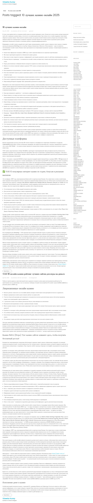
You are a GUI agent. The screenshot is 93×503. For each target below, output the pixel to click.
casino (75, 158)
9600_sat (76, 139)
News (74, 188)
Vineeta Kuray (9, 2)
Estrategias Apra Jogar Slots (81, 42)
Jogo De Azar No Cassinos (80, 46)
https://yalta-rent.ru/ (58, 453)
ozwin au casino (78, 193)
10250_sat (76, 103)
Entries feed (76, 224)
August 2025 (76, 62)
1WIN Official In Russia (79, 121)
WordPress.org (77, 227)
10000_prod (76, 90)
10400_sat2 (76, 112)
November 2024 (77, 76)
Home (4, 10)
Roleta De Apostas (78, 39)
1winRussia (76, 126)
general (31, 31)
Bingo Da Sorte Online (79, 37)
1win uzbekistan (77, 124)
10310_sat (76, 106)
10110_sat (76, 95)
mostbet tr (76, 185)
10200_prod (76, 98)
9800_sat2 (76, 144)
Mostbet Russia (77, 184)
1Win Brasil (76, 116)
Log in (75, 223)
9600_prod (76, 136)
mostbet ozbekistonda (79, 182)
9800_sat (76, 142)
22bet (75, 132)
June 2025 (76, 65)
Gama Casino (77, 170)
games (75, 172)
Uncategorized (33, 278)
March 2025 (76, 70)
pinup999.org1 (77, 196)
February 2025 (77, 71)
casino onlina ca (78, 162)
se (74, 202)
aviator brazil (77, 149)
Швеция (75, 213)
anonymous (76, 147)
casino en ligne (77, 159)
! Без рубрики (77, 89)
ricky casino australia (80, 201)
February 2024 (77, 79)
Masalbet (76, 179)
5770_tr (75, 135)
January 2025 (77, 73)
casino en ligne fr (78, 161)
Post (74, 198)
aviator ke (76, 150)
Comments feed (77, 226)
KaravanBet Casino (78, 175)
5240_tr (75, 133)
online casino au (78, 190)
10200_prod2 (77, 100)
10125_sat (76, 96)
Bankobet (76, 152)
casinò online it (78, 165)
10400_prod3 (77, 109)
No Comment (23, 31)
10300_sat (76, 104)
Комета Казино (77, 211)
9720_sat (76, 141)
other (75, 192)
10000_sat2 (76, 93)
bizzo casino (77, 156)
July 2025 (75, 64)
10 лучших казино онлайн (14, 27)
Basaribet (76, 153)
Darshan (15, 31)
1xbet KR (75, 129)
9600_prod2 (76, 138)
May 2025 (76, 67)
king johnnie (77, 178)
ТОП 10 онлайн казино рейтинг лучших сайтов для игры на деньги (34, 274)
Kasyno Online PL (78, 176)
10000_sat (76, 92)
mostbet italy (77, 181)
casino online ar (78, 164)
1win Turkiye (76, 123)
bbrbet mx (76, 155)
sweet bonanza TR (78, 205)
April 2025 (76, 68)
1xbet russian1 (77, 130)
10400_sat (76, 110)
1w (74, 115)
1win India (76, 119)
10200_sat (76, 101)
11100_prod (76, 113)
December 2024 (77, 75)
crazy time (76, 169)
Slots (75, 204)
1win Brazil (76, 118)
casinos (75, 167)
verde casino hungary (79, 210)
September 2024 (77, 78)
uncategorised (77, 207)
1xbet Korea (76, 127)
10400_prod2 (77, 107)
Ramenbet (76, 199)
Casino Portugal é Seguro (80, 44)
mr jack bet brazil (78, 187)
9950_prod (76, 146)
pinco (75, 195)
